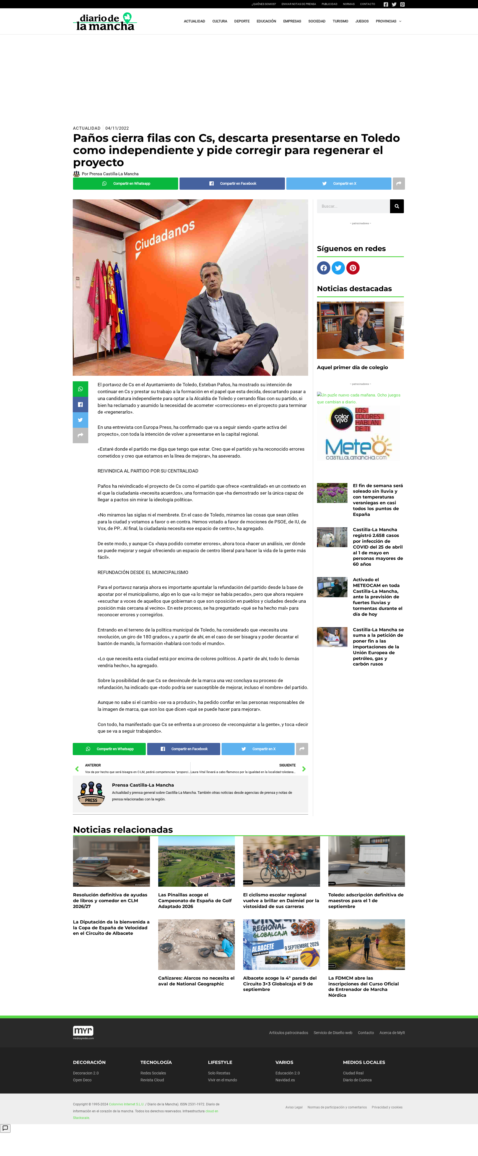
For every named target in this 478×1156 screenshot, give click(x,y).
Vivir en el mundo (222, 1080)
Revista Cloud (152, 1080)
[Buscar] (397, 206)
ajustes (251, 1150)
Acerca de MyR (392, 1032)
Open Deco (82, 1080)
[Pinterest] (402, 4)
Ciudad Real (353, 1073)
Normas (349, 4)
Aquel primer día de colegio (352, 367)
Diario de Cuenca (357, 1080)
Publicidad (329, 4)
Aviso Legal (294, 1107)
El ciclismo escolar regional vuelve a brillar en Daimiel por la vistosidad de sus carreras (281, 900)
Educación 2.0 (288, 1073)
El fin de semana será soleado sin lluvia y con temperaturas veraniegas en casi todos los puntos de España (378, 500)
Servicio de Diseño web (333, 1032)
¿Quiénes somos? (264, 4)
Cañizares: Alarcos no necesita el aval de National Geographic (196, 981)
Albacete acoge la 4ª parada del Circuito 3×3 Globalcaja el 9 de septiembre (280, 983)
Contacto (367, 4)
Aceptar (289, 1147)
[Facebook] (385, 4)
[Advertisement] (239, 76)
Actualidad (87, 128)
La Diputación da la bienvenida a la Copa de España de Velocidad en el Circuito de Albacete (111, 927)
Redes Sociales (153, 1073)
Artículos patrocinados (288, 1032)
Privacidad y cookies (387, 1107)
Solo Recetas (219, 1073)
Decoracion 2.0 (86, 1073)
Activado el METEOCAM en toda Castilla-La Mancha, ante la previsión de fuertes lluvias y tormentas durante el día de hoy (377, 597)
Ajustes (359, 1147)
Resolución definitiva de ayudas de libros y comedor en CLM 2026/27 (110, 900)
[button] (398, 21)
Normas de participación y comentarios (337, 1107)
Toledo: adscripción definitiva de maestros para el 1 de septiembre (366, 900)
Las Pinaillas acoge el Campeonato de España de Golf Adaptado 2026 (195, 900)
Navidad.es (285, 1080)
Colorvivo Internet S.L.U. (126, 1104)
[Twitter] (394, 4)
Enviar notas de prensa (299, 4)
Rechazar (324, 1147)
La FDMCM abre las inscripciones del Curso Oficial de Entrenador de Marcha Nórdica (363, 986)
